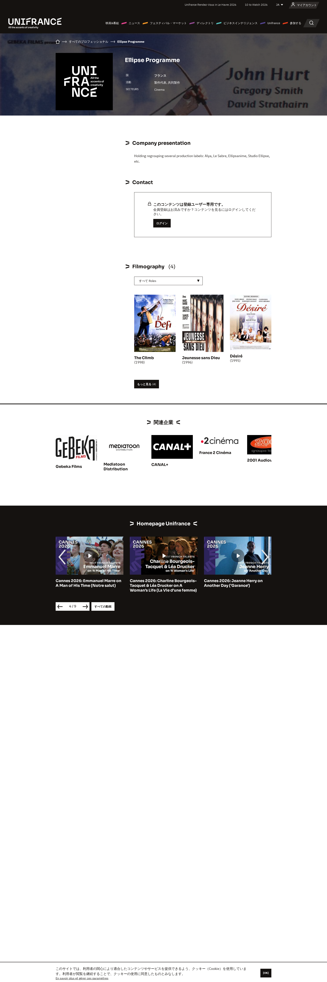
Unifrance (273, 23)
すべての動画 (102, 606)
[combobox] (168, 281)
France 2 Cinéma (215, 452)
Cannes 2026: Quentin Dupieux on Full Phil (237, 583)
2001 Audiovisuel (264, 460)
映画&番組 (112, 23)
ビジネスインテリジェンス (240, 23)
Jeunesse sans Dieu (201, 358)
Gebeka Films (69, 466)
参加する (295, 23)
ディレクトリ (205, 23)
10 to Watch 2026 (256, 4)
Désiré (236, 356)
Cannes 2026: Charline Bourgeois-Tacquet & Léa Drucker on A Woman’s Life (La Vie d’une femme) (89, 585)
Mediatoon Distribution (116, 466)
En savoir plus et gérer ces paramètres (82, 978)
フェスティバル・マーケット (168, 23)
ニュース (134, 23)
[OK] (266, 973)
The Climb (144, 358)
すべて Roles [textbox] (147, 281)
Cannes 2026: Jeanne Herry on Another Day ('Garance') (159, 583)
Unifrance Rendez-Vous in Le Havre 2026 (210, 4)
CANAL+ (159, 464)
